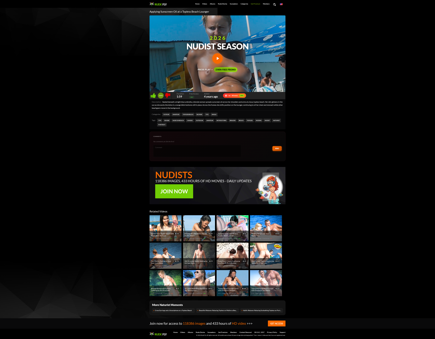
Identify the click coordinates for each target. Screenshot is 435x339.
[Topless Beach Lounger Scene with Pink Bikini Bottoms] (233, 295)
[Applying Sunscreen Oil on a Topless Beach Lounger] (233, 240)
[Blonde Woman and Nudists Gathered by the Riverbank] (166, 295)
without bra (221, 120)
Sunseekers (234, 4)
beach (241, 120)
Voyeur (166, 114)
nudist (267, 120)
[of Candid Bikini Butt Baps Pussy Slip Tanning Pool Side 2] (199, 295)
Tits (207, 114)
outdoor (199, 120)
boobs (166, 120)
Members (266, 4)
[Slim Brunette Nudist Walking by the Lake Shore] (199, 268)
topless (250, 120)
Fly (161, 4)
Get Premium (255, 4)
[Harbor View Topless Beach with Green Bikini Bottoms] (166, 240)
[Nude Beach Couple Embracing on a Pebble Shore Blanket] (233, 268)
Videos (204, 4)
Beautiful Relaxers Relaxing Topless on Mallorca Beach (218, 310)
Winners (234, 95)
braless (232, 120)
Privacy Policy (272, 332)
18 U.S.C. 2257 (259, 332)
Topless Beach (188, 114)
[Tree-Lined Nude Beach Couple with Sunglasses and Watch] (266, 295)
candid (190, 120)
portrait (161, 124)
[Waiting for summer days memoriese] (266, 240)
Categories (244, 4)
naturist (276, 120)
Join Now (174, 191)
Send (277, 148)
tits (159, 120)
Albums (212, 4)
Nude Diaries (222, 4)
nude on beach (178, 120)
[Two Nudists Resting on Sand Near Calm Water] (166, 268)
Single (214, 114)
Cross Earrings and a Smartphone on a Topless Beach (173, 310)
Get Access (276, 323)
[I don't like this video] (167, 95)
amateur (210, 120)
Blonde (199, 114)
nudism (258, 120)
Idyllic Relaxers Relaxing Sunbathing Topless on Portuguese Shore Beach (263, 310)
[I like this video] (154, 95)
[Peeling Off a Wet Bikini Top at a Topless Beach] (199, 240)
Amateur (176, 114)
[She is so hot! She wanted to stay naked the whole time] (266, 268)
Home (197, 4)
